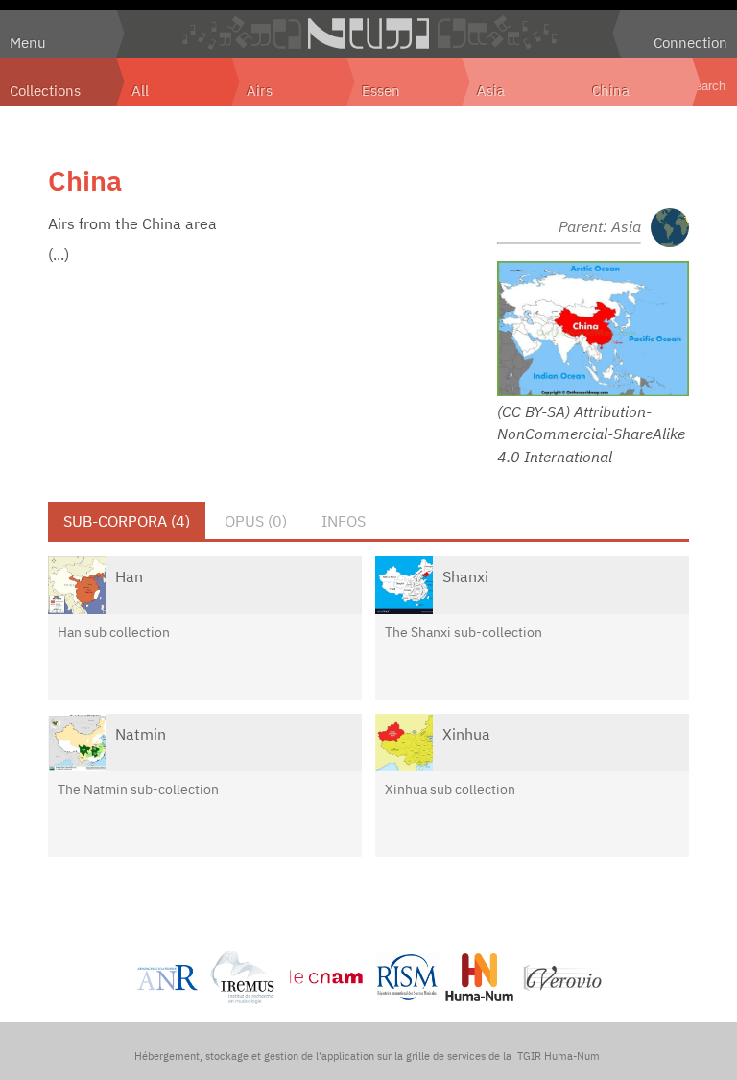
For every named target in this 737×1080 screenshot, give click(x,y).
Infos (343, 520)
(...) (58, 254)
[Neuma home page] (368, 34)
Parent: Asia (600, 226)
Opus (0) (256, 520)
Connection (690, 42)
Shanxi (465, 576)
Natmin (140, 733)
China (611, 90)
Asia (491, 90)
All (140, 90)
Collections (45, 90)
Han (129, 576)
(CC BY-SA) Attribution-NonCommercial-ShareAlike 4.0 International (591, 433)
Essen (381, 90)
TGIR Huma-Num (558, 1056)
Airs (260, 90)
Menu (28, 42)
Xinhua (466, 733)
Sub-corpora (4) (126, 520)
